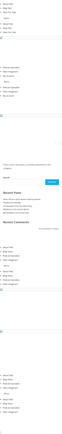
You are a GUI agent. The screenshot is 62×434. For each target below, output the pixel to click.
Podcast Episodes (11, 67)
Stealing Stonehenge (12, 202)
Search (6, 177)
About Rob (8, 4)
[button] (31, 18)
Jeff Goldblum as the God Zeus (16, 212)
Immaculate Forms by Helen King (17, 206)
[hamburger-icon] (59, 142)
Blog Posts (8, 251)
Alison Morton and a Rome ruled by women (22, 199)
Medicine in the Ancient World (16, 209)
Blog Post (7, 8)
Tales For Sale (9, 12)
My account (8, 76)
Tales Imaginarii (10, 71)
